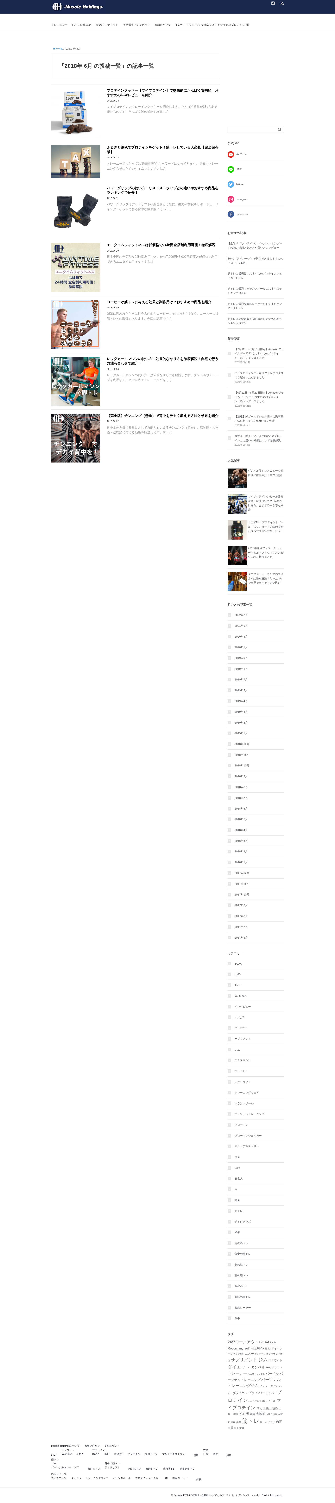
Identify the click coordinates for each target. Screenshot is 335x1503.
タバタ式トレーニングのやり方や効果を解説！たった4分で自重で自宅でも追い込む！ (265, 578)
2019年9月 (241, 658)
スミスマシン (243, 1060)
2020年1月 (241, 647)
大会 (205, 1449)
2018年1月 (241, 862)
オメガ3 (239, 1017)
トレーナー (237, 1373)
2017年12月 (242, 873)
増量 (237, 1157)
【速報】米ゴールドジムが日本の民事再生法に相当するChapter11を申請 (259, 418)
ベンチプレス (255, 1401)
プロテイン (241, 1124)
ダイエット (239, 1367)
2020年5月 (241, 636)
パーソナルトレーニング (249, 1114)
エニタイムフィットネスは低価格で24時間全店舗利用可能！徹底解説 (161, 245)
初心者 (244, 1414)
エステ (249, 1353)
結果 (237, 1232)
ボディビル (269, 1401)
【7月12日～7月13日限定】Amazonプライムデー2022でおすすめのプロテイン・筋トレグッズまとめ (259, 353)
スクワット (275, 1360)
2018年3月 (241, 840)
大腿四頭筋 (271, 1414)
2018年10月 (242, 765)
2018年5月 (241, 819)
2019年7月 (241, 679)
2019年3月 (241, 711)
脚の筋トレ (241, 1275)
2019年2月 (241, 722)
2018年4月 (241, 830)
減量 (237, 1200)
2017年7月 (241, 926)
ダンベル (240, 1071)
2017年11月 (242, 883)
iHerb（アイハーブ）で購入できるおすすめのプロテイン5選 (212, 24)
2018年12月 (242, 744)
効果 (252, 1413)
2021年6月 (241, 625)
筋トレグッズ (243, 1221)
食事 (237, 1318)
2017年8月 (241, 916)
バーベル (272, 1373)
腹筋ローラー (243, 1307)
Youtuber (240, 995)
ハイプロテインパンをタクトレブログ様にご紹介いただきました (259, 375)
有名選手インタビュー (136, 24)
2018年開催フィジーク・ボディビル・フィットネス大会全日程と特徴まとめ (265, 552)
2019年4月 (241, 701)
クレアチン (241, 1028)
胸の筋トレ (241, 1264)
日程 (237, 1167)
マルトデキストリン (247, 1146)
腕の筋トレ (241, 1286)
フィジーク (266, 1386)
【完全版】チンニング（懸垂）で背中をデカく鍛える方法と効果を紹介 (162, 416)
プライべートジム (262, 1393)
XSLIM (266, 1348)
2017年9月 (241, 905)
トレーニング (59, 24)
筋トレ (239, 1210)
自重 (230, 1427)
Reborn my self (239, 1348)
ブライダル (240, 1393)
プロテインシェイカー (248, 1135)
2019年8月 (241, 668)
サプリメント (243, 1038)
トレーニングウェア (247, 1092)
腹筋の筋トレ (243, 1296)
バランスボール (244, 1103)
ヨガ (259, 1408)
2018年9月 (241, 776)
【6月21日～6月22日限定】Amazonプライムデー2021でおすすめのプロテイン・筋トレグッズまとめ (259, 397)
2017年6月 (241, 937)
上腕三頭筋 (270, 1408)
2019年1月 (241, 733)
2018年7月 (241, 797)
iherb (273, 1342)
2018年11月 (242, 754)
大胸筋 (260, 1413)
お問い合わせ (92, 1445)
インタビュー (243, 1006)
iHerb (238, 985)
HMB (238, 974)
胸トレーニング (267, 1422)
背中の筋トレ (243, 1253)
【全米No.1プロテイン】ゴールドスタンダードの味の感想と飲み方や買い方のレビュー (266, 527)
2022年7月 (241, 615)
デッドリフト (243, 1081)
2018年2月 (241, 851)
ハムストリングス (256, 1374)
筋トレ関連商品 (81, 24)
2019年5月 (241, 690)
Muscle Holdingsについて (65, 1445)
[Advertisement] (260, 89)
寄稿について (163, 24)
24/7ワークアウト (243, 1342)
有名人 (239, 1178)
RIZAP (256, 1348)
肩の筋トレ (241, 1243)
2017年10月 (242, 894)
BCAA (238, 963)
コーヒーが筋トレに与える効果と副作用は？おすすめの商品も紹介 (159, 302)
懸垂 (233, 1422)
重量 (236, 1428)
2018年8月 (241, 787)
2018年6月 (241, 808)
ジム (237, 1049)
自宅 (279, 1422)
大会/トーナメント (107, 24)
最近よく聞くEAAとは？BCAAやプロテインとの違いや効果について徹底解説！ (259, 438)
